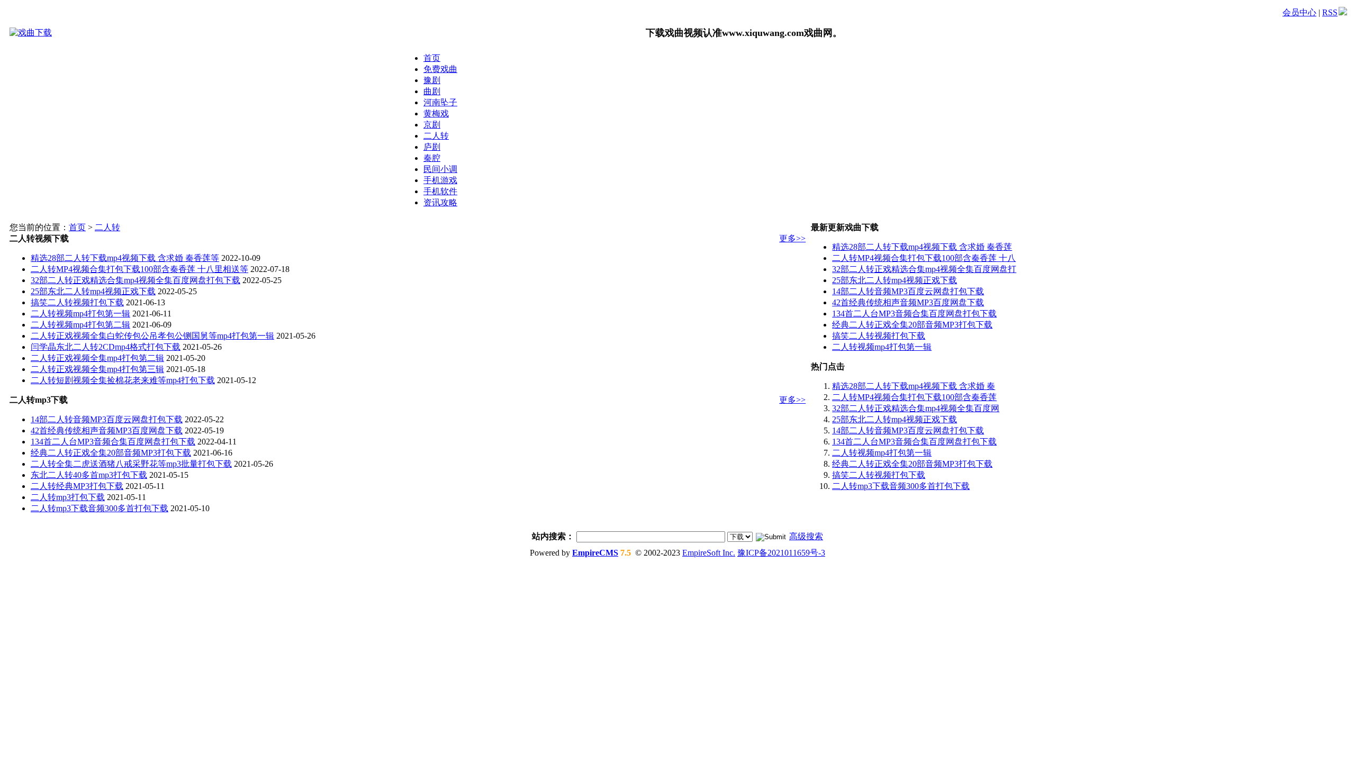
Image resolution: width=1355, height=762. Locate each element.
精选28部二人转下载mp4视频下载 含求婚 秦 (913, 386)
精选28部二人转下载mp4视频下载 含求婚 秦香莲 (922, 246)
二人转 (436, 135)
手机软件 (440, 191)
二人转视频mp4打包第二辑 (80, 324)
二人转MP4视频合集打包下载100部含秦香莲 (914, 397)
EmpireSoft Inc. (708, 552)
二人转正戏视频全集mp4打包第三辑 (97, 369)
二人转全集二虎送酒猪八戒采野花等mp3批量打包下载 (131, 463)
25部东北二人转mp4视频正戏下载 (93, 291)
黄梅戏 (436, 113)
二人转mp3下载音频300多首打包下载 (99, 508)
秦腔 (431, 157)
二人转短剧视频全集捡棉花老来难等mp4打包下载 (123, 380)
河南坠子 (440, 102)
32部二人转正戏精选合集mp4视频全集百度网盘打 (924, 269)
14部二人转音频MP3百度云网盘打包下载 (107, 419)
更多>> (792, 238)
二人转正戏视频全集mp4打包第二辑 (97, 357)
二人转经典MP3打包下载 (77, 486)
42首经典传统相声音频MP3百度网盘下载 (107, 430)
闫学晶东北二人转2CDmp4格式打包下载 (105, 346)
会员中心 (1299, 12)
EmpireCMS (595, 552)
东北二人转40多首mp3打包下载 (89, 474)
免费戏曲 (440, 69)
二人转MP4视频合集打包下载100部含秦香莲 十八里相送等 (139, 269)
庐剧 (431, 146)
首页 (431, 57)
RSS (1330, 12)
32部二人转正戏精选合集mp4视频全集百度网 (915, 408)
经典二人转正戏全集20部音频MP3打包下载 (111, 452)
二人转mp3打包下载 (68, 497)
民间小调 (440, 169)
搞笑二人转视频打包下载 (77, 302)
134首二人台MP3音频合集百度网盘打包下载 (113, 441)
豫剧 (431, 80)
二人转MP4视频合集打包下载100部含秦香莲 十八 (924, 257)
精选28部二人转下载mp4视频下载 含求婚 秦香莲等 (125, 257)
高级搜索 (806, 536)
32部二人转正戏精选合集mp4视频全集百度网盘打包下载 (135, 280)
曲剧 (431, 91)
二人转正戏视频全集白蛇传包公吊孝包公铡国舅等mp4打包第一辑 (152, 335)
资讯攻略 (440, 202)
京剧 (431, 124)
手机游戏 (440, 180)
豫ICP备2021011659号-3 (781, 552)
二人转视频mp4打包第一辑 (80, 313)
